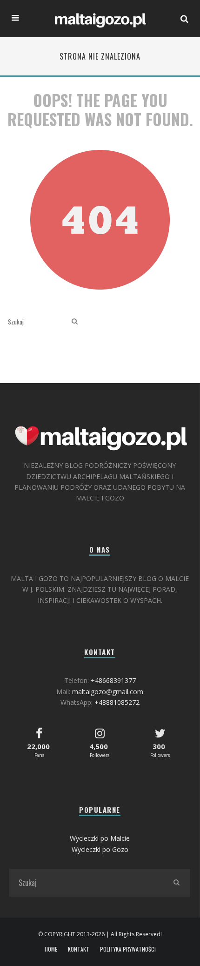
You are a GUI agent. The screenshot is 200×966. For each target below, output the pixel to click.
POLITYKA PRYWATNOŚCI (128, 949)
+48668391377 (113, 680)
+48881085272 (117, 702)
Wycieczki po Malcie (100, 838)
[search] (74, 321)
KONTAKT (78, 949)
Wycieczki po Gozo (100, 849)
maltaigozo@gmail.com (107, 691)
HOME (51, 949)
